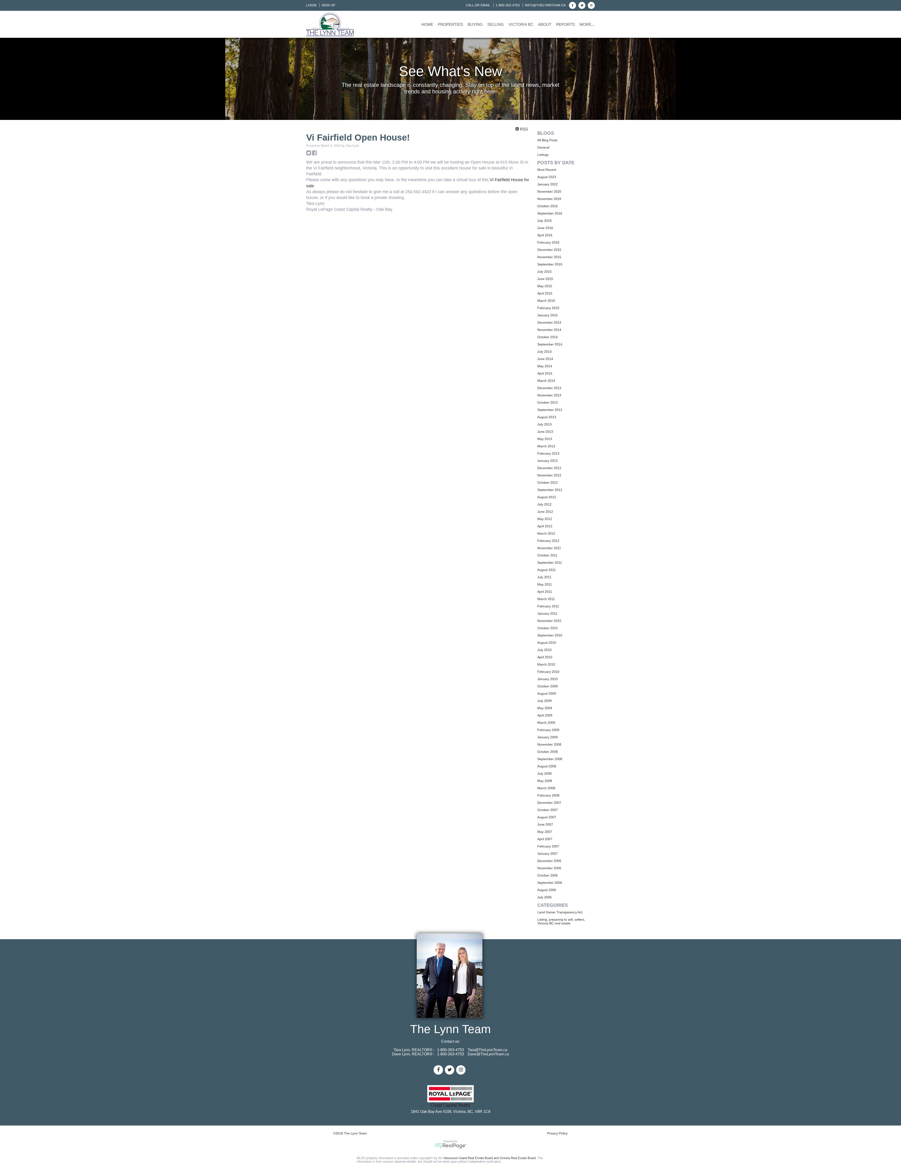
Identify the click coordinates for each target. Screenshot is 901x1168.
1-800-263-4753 (508, 5)
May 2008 (544, 781)
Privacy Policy (557, 1133)
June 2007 (545, 824)
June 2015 (545, 279)
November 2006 (549, 868)
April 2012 (544, 526)
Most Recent (546, 170)
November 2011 (549, 548)
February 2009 (548, 730)
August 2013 (546, 417)
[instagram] (591, 5)
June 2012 (545, 511)
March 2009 (546, 722)
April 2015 (544, 293)
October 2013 (547, 402)
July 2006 (544, 897)
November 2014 (549, 330)
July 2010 (544, 650)
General (543, 147)
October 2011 (547, 555)
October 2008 (547, 752)
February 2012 (548, 541)
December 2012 (549, 468)
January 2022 (547, 184)
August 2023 (546, 177)
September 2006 (549, 883)
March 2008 (546, 788)
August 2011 (546, 570)
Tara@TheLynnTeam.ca (487, 1050)
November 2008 (549, 744)
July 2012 (544, 504)
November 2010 (549, 621)
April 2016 (544, 235)
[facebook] (572, 5)
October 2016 (547, 206)
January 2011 (547, 613)
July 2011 (544, 577)
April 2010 (544, 657)
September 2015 (549, 264)
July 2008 (544, 773)
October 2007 (547, 810)
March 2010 (546, 664)
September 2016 (549, 213)
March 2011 (546, 599)
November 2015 (549, 257)
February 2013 (548, 453)
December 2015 (549, 250)
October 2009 (547, 686)
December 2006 (549, 861)
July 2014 (544, 351)
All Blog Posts (547, 140)
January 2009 (547, 737)
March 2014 (546, 381)
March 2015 (546, 301)
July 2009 (544, 701)
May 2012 (544, 519)
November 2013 (549, 395)
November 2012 (549, 475)
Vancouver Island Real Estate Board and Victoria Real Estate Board (489, 1158)
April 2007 (544, 839)
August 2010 (546, 642)
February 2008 (548, 795)
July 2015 (544, 271)
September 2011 (549, 562)
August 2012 (546, 497)
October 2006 (547, 875)
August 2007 (546, 817)
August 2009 (546, 693)
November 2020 (549, 191)
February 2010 (548, 672)
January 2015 (547, 315)
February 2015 (548, 308)
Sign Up (328, 5)
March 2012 (546, 533)
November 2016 (549, 199)
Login (311, 5)
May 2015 (544, 286)
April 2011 (544, 592)
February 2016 (548, 242)
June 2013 (545, 431)
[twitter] (581, 5)
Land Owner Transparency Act (559, 912)
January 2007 (547, 853)
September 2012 (549, 490)
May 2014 (544, 366)
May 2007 (544, 832)
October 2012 (547, 482)
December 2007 (549, 802)
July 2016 (544, 220)
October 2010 (547, 628)
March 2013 (546, 446)
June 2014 (545, 359)
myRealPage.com (450, 1146)
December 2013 (549, 388)
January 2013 (547, 461)
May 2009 (544, 708)
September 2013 (549, 410)
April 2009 (544, 715)
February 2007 (548, 846)
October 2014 (547, 337)
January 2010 (547, 679)
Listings (543, 155)
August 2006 (546, 890)
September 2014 (549, 344)
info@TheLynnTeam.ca (545, 5)
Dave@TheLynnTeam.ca (488, 1054)
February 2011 (548, 606)
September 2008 (549, 759)
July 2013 (544, 424)
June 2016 (545, 228)
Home (427, 24)
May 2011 (544, 584)
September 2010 (549, 635)
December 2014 (549, 322)
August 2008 (546, 766)
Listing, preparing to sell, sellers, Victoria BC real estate (561, 921)
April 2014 (544, 373)
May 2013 (544, 439)
